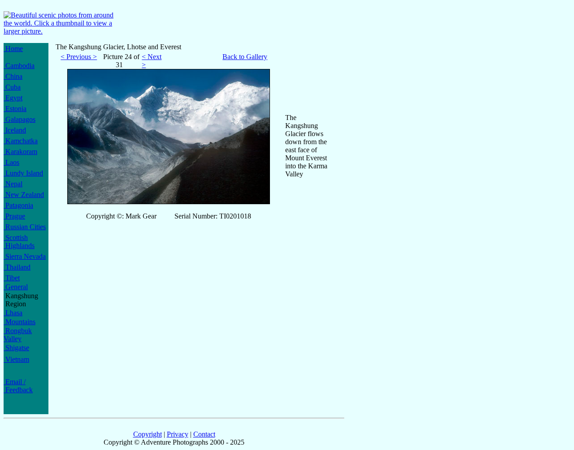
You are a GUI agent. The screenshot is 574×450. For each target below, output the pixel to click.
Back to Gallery (244, 56)
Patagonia (18, 205)
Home (13, 48)
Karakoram (20, 151)
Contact (204, 434)
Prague (14, 216)
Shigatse (16, 347)
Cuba (12, 87)
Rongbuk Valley (18, 335)
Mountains (19, 322)
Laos (11, 162)
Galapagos (19, 119)
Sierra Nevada (25, 256)
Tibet (12, 278)
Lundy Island (23, 173)
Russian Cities (25, 227)
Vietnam (16, 359)
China (13, 76)
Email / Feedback (18, 386)
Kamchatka (21, 141)
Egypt (13, 98)
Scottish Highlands (19, 241)
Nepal (13, 184)
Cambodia (19, 65)
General (16, 287)
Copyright (147, 434)
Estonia (15, 108)
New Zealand (24, 194)
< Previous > (79, 56)
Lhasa (13, 313)
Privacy (177, 434)
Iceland (15, 130)
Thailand (17, 267)
